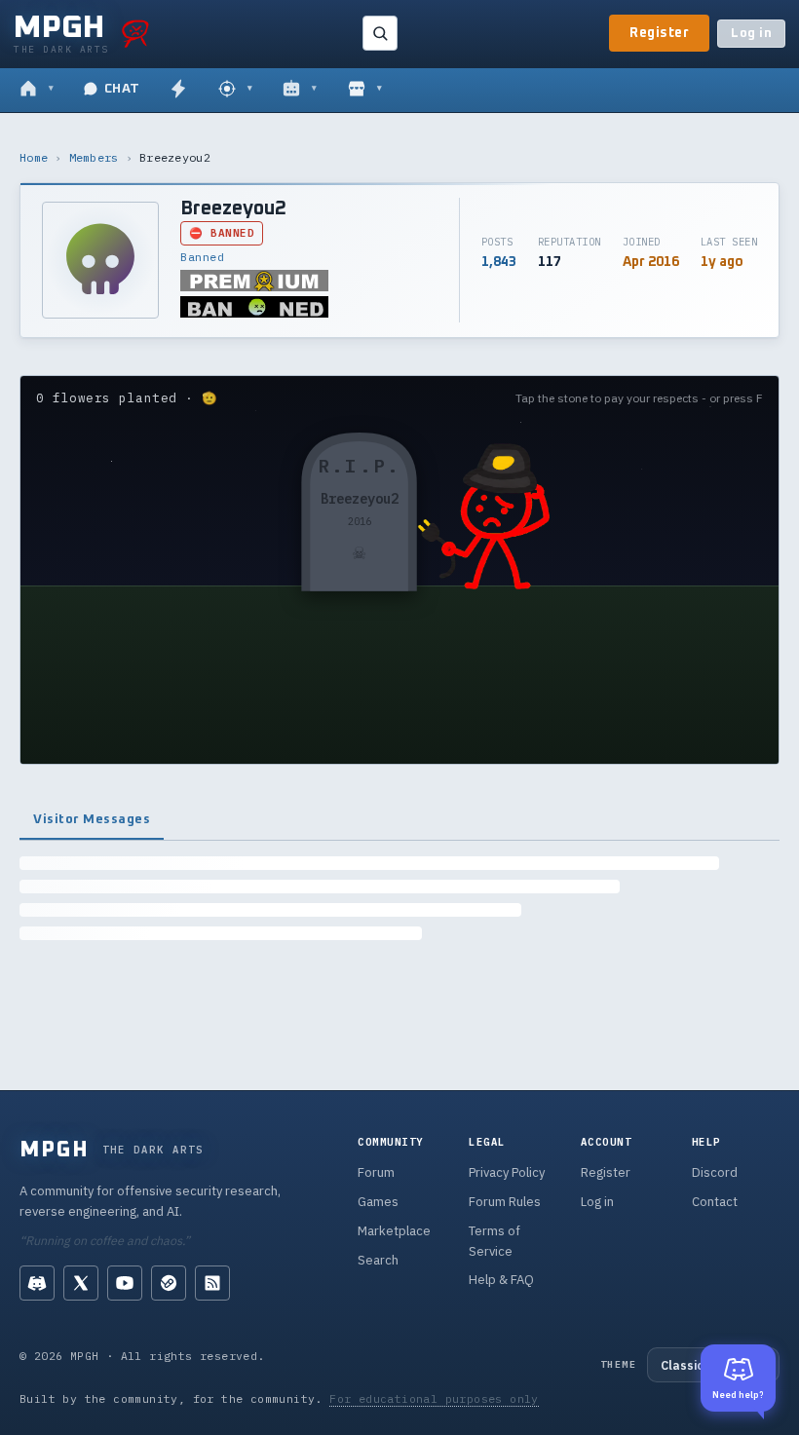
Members (94, 157)
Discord (715, 1172)
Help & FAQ (501, 1279)
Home (33, 157)
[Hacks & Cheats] (235, 89)
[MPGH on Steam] (168, 1283)
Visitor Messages (91, 819)
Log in (751, 33)
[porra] (135, 33)
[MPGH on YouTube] (124, 1283)
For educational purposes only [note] (434, 1398)
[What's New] (178, 89)
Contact (715, 1201)
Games (378, 1201)
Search (378, 1260)
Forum (376, 1172)
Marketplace (394, 1231)
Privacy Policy (507, 1172)
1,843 (498, 262)
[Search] (380, 33)
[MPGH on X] (80, 1283)
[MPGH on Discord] (37, 1283)
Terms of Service (494, 1241)
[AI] (299, 89)
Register (659, 33)
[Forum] (36, 89)
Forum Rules (505, 1201)
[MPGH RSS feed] (212, 1283)
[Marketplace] (365, 89)
